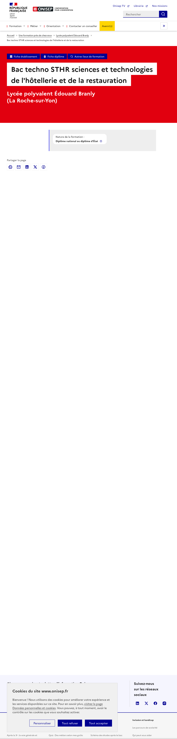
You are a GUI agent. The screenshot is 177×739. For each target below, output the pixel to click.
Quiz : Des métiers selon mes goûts (66, 735)
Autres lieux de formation (89, 56)
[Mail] (18, 167)
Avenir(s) (107, 26)
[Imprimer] (10, 167)
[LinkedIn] (27, 167)
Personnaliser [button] (42, 723)
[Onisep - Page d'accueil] (43, 9)
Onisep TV (119, 5)
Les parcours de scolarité (144, 727)
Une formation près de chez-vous (35, 35)
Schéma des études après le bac (106, 735)
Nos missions (159, 5)
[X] (35, 167)
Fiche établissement (25, 56)
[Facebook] (43, 167)
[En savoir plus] (101, 141)
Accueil (10, 35)
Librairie (139, 5)
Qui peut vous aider (142, 735)
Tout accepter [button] (98, 723)
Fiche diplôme (56, 56)
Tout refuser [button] (70, 723)
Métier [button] (34, 26)
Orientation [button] (53, 26)
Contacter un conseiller (83, 26)
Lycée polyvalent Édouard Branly (72, 35)
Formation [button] (15, 26)
